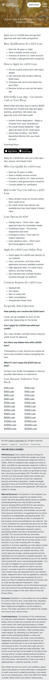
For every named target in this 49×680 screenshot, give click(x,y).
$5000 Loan (30, 410)
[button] (34, 4)
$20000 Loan (10, 425)
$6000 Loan (9, 414)
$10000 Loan (10, 421)
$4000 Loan (9, 410)
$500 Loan (29, 391)
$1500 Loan (29, 402)
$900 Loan (29, 399)
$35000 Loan (30, 428)
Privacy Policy (35, 444)
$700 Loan (29, 395)
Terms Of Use (24, 444)
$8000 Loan (9, 417)
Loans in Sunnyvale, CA (12, 5)
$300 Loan (29, 388)
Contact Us (13, 444)
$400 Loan (9, 391)
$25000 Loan (30, 425)
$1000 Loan (9, 402)
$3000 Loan (30, 406)
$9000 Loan (30, 417)
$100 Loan (9, 388)
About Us (4, 444)
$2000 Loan (9, 406)
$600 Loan (9, 395)
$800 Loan (9, 399)
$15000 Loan (30, 421)
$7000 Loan (30, 414)
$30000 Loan (10, 428)
